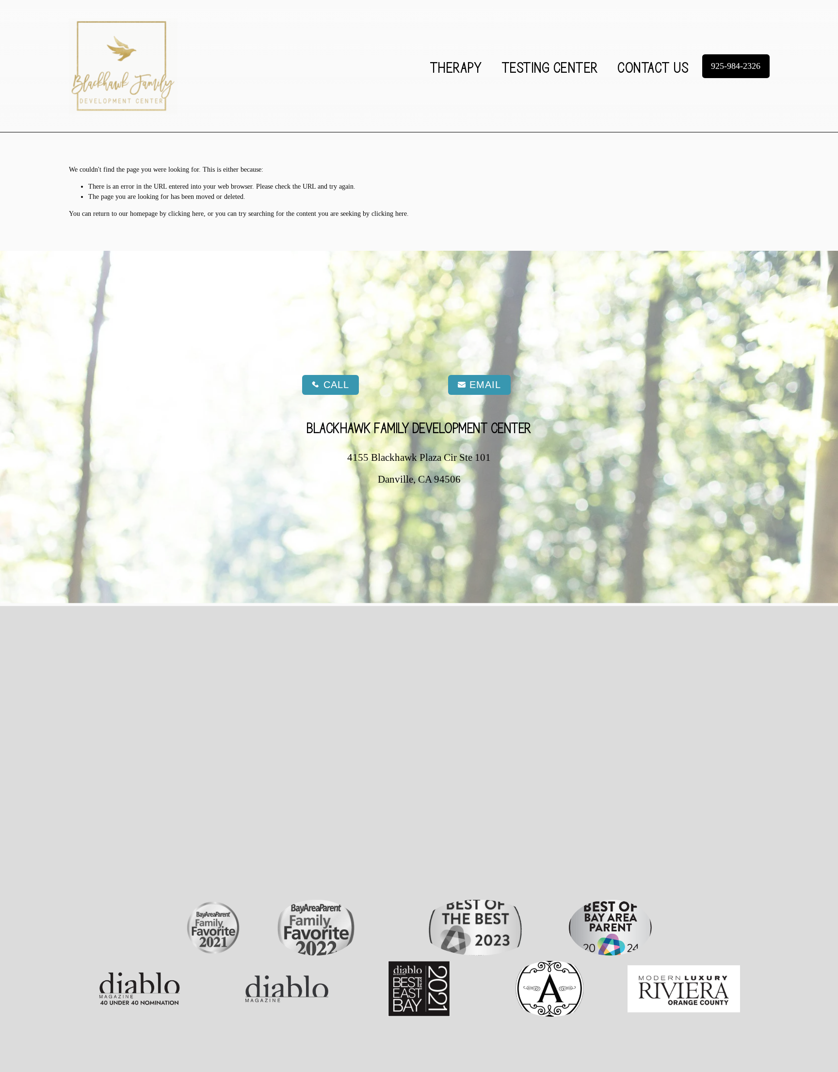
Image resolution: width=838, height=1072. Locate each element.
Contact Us (653, 66)
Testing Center (549, 66)
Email (485, 384)
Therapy (456, 66)
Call (336, 384)
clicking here (186, 213)
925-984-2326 (735, 66)
